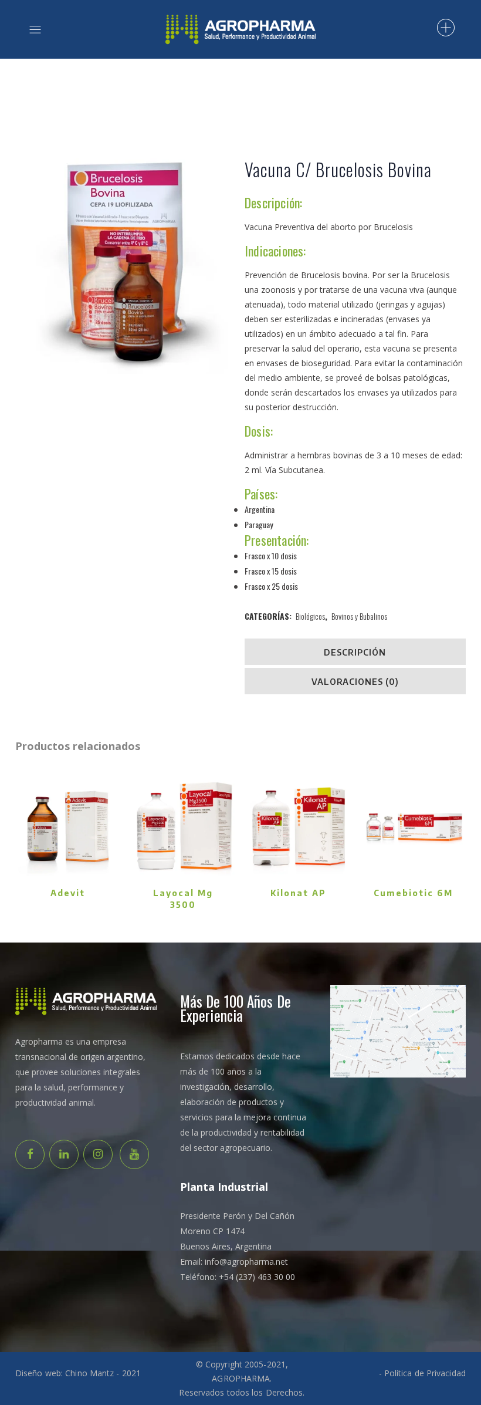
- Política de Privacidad (422, 1373)
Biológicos (310, 616)
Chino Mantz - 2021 (103, 1373)
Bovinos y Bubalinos (359, 616)
